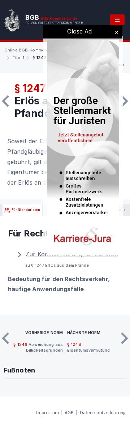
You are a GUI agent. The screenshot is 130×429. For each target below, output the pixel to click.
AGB (69, 413)
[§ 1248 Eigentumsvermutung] (124, 101)
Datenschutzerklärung (103, 413)
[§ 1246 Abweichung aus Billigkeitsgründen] (5, 101)
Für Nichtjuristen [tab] (25, 210)
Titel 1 (18, 57)
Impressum (47, 413)
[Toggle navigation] (117, 19)
